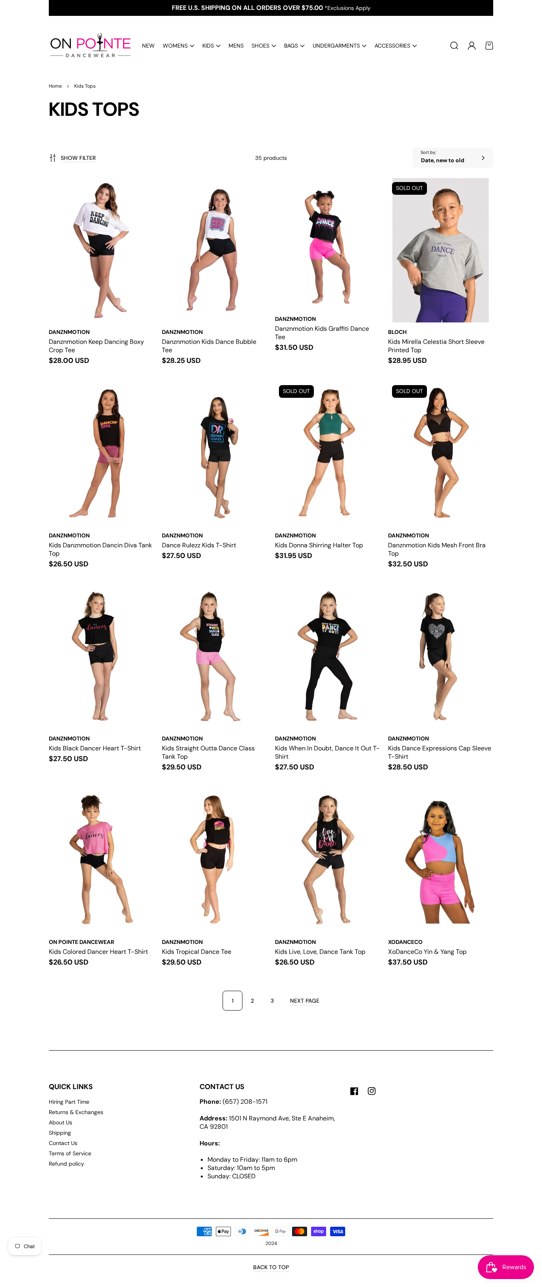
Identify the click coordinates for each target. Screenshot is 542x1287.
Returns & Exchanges (76, 1112)
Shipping (60, 1132)
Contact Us (63, 1143)
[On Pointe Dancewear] (87, 45)
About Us (60, 1122)
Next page (304, 1000)
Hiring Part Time (69, 1101)
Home (55, 86)
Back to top (271, 1267)
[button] (178, 45)
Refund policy (66, 1163)
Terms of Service (70, 1153)
